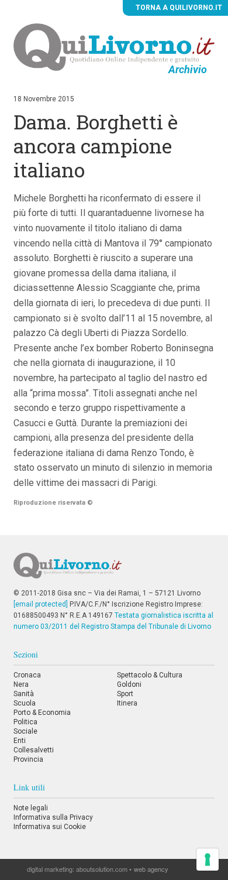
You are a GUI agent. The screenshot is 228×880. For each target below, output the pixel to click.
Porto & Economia (42, 712)
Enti (19, 741)
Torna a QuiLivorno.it (178, 8)
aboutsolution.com (101, 869)
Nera (21, 684)
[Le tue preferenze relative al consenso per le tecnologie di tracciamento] (207, 859)
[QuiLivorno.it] (114, 570)
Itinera (127, 703)
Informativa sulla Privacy (53, 817)
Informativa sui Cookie (49, 827)
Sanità (23, 694)
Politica (25, 722)
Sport (125, 694)
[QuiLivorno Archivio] (113, 47)
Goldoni (129, 684)
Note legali (30, 808)
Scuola (24, 703)
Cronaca (27, 675)
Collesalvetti (33, 750)
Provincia (28, 759)
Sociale (25, 731)
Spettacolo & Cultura (149, 675)
